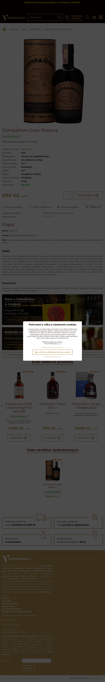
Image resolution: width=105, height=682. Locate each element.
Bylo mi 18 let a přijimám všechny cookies (52, 352)
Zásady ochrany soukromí (52, 347)
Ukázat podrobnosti (52, 357)
